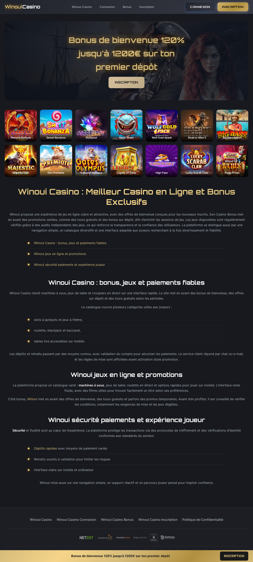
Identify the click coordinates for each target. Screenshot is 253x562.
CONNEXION (200, 6)
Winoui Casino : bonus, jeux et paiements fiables (70, 243)
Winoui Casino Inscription (157, 520)
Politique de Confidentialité (202, 520)
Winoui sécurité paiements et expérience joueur (69, 265)
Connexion (107, 6)
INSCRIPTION (233, 6)
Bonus (127, 6)
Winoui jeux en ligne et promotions (60, 254)
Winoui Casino (82, 6)
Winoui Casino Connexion (76, 520)
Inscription (146, 6)
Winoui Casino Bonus (117, 520)
